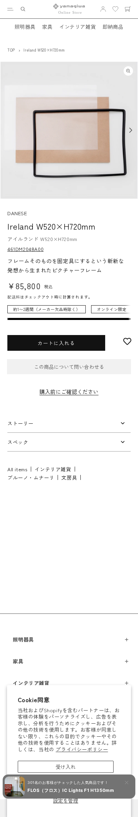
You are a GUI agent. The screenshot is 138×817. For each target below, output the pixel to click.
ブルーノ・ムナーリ (30, 477)
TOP (11, 50)
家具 (47, 26)
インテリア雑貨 (77, 26)
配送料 (13, 297)
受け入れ (66, 766)
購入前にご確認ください (69, 392)
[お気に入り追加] (127, 341)
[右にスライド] (130, 130)
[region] (69, 312)
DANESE (17, 213)
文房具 (69, 477)
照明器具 (24, 26)
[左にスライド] (7, 130)
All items (17, 469)
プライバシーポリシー (82, 749)
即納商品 (112, 26)
